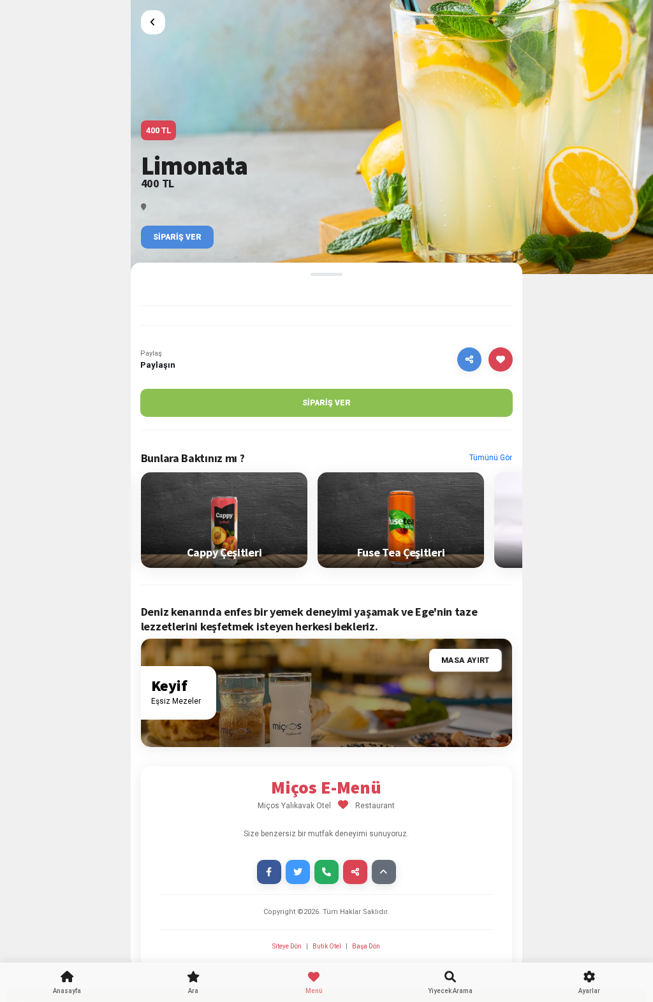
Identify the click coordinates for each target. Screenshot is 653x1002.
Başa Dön (366, 946)
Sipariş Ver (177, 237)
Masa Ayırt (465, 660)
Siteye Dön (287, 946)
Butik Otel (326, 946)
